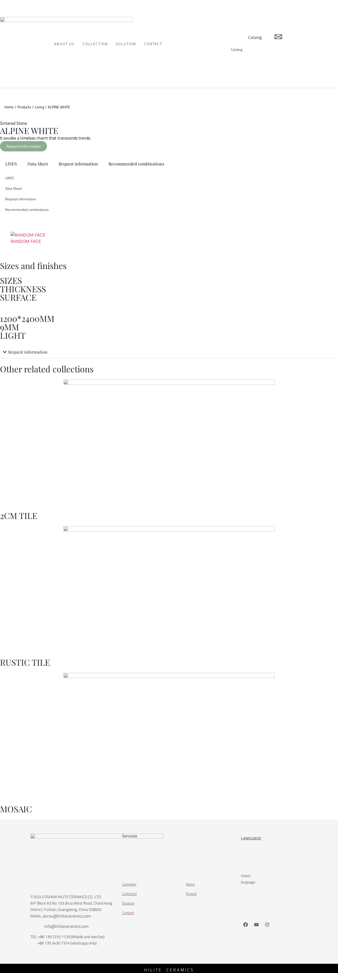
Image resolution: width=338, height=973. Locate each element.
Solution (126, 44)
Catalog (255, 37)
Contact (153, 44)
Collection (95, 44)
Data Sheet (37, 163)
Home (8, 107)
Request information (78, 163)
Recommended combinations (136, 163)
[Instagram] (267, 924)
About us (64, 44)
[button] (169, 352)
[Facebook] (245, 924)
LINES (11, 163)
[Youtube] (256, 924)
